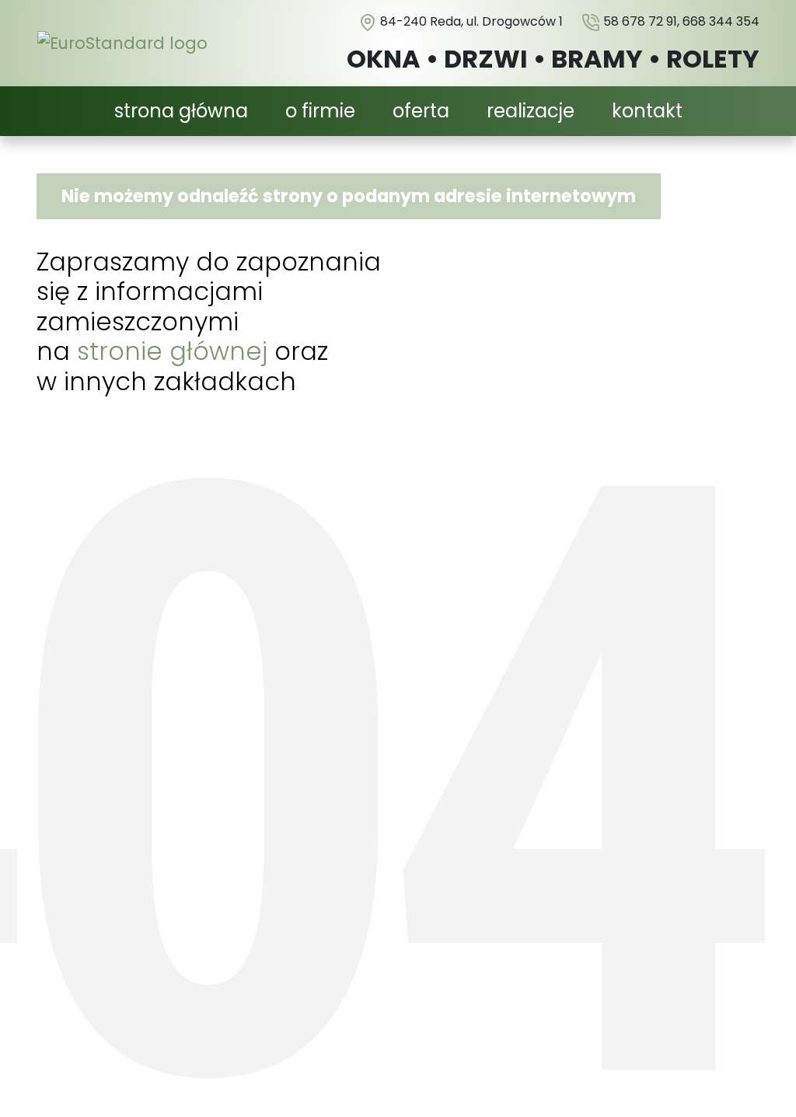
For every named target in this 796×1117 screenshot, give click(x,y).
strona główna (181, 111)
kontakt (647, 111)
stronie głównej (172, 350)
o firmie (320, 111)
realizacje (530, 111)
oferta (421, 111)
